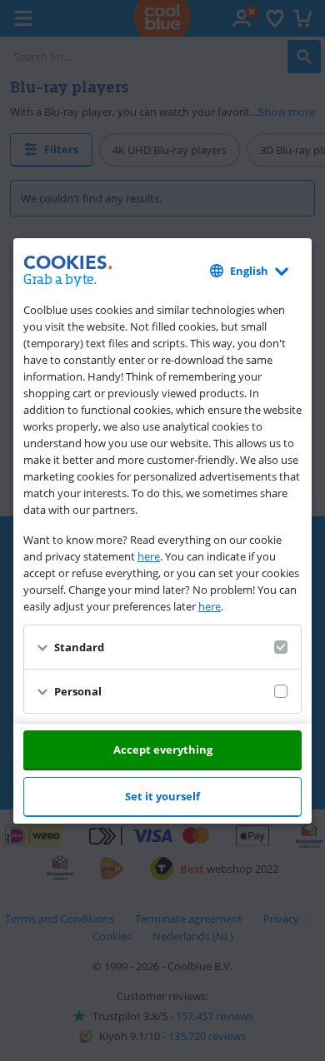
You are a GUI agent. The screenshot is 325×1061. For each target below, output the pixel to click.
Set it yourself (162, 796)
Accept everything (162, 749)
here (149, 556)
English (249, 270)
